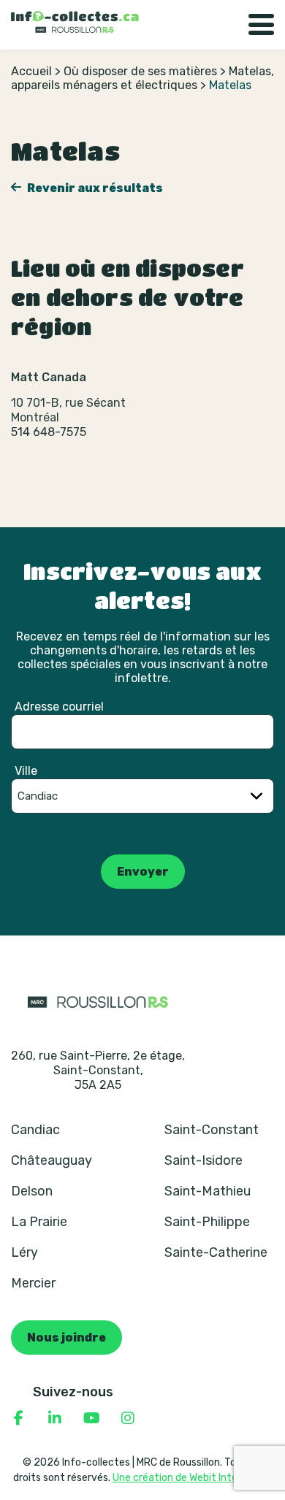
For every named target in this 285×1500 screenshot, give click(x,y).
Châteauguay (51, 1160)
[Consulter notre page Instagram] (128, 1418)
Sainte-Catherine (215, 1252)
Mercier (33, 1283)
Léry (24, 1252)
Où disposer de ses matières (140, 71)
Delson (32, 1191)
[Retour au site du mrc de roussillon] (98, 1001)
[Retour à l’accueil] (75, 22)
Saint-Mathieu (207, 1191)
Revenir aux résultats (94, 188)
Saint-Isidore (203, 1160)
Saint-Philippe (207, 1222)
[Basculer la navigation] (261, 25)
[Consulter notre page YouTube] (91, 1418)
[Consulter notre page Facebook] (18, 1418)
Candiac (35, 1130)
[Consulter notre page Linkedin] (55, 1418)
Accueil (31, 71)
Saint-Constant (211, 1130)
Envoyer (143, 872)
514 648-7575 (48, 432)
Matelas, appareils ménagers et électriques (142, 78)
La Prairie (39, 1222)
